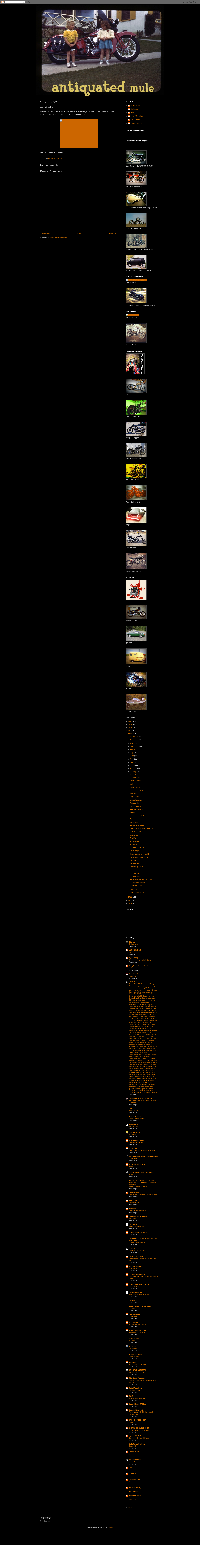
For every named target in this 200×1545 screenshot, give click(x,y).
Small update (133, 1268)
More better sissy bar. (138, 870)
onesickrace (133, 1492)
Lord (130, 1108)
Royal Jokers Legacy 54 (137, 1332)
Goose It (131, 1166)
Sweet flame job (136, 800)
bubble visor (133, 1125)
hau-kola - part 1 (134, 1126)
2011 (130, 897)
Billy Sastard (135, 105)
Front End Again (136, 886)
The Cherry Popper (135, 1390)
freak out (132, 1209)
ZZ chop (132, 942)
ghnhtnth (131, 1454)
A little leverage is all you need (141, 879)
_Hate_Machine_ (137, 123)
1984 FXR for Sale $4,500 (137, 1210)
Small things (134, 851)
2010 (130, 900)
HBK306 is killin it (136, 810)
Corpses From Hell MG (137, 1275)
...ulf (130, 952)
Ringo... (131, 1174)
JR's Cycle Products (137, 1378)
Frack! (132, 819)
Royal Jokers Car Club (137, 1330)
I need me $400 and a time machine (143, 829)
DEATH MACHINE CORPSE (139, 1284)
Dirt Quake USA (134, 1316)
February (133, 769)
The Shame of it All (136, 1257)
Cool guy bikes (134, 944)
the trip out (132, 976)
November (134, 740)
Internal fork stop (134, 1202)
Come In (131, 1507)
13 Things (132, 1308)
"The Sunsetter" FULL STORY (139, 1430)
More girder (134, 835)
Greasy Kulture (135, 1117)
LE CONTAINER (135, 950)
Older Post (113, 234)
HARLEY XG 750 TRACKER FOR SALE (142, 1150)
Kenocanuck (135, 120)
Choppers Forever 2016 (137, 1250)
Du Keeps (134, 109)
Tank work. (134, 794)
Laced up (133, 889)
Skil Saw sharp (135, 832)
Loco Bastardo (134, 1480)
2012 (130, 734)
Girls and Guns (135, 873)
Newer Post (45, 234)
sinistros (132, 1249)
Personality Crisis (136, 867)
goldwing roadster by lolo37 (138, 1187)
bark (131, 784)
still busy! (132, 1422)
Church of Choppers (136, 974)
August (133, 749)
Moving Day (133, 1462)
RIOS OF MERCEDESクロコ (138, 1364)
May (132, 759)
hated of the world (135, 1354)
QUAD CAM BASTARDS (138, 1232)
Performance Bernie (137, 883)
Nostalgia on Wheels (136, 1140)
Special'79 (133, 1201)
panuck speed (135, 787)
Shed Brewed (134, 1193)
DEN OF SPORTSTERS (137, 1370)
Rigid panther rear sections (138, 1324)
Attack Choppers (135, 1266)
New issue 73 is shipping (137, 1118)
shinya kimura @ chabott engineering (143, 1156)
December (134, 737)
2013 (130, 731)
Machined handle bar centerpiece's (143, 816)
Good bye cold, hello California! (139, 1438)
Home (79, 234)
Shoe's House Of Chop (137, 1404)
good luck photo (135, 1496)
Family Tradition (134, 1356)
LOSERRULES (134, 1132)
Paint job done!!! (136, 781)
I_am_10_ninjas (137, 116)
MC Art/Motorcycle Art (137, 1164)
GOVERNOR (133, 1474)
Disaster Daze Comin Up (137, 1398)
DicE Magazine (134, 1314)
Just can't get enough (138, 825)
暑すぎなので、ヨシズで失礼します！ (141, 960)
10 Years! (132, 968)
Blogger (110, 1527)
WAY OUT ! (133, 1500)
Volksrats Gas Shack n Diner (140, 1306)
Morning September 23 (136, 1226)
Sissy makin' (134, 803)
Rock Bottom (134, 1452)
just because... (133, 1158)
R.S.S (131, 1396)
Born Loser (133, 1148)
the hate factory (135, 1488)
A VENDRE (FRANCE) (136, 1372)
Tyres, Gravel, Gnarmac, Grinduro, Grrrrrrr (143, 1195)
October (133, 743)
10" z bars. (134, 774)
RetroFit (132, 982)
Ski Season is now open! (139, 857)
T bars (132, 813)
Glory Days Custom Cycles (139, 966)
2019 (130, 724)
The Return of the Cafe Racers (140, 1099)
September (134, 746)
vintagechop (133, 1322)
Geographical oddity (136, 1410)
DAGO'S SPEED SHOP (137, 1420)
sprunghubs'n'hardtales (138, 1216)
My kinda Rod (135, 863)
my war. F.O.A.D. (135, 1436)
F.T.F (130, 1468)
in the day (133, 844)
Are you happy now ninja (139, 848)
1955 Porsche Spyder (136, 1142)
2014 (130, 728)
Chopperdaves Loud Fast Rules (141, 1172)
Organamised (135, 797)
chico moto (133, 1224)
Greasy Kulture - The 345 (137, 1243)
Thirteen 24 (133, 1300)
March (132, 765)
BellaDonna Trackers (137, 1444)
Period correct (135, 778)
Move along (132, 1218)
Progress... (132, 1340)
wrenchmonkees (135, 1460)
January (133, 772)
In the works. (134, 841)
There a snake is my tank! (139, 854)
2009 (130, 903)
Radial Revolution (135, 1388)
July (132, 753)
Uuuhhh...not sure (136, 790)
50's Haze (132, 1346)
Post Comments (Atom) (58, 238)
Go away (132, 1482)
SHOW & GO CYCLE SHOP (139, 1428)
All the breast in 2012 (138, 892)
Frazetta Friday (135, 806)
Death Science (134, 1338)
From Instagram (134, 1286)
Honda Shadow (134, 1110)
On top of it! (132, 1446)
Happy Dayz (134, 860)
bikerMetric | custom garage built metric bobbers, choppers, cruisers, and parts (142, 1182)
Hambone (134, 113)
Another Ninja (135, 876)
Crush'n (133, 838)
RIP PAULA (132, 1134)
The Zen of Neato (135, 1292)
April (132, 762)
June (132, 756)
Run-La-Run (133, 1362)
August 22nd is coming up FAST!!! (140, 1294)
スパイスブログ (134, 958)
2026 (130, 721)
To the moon (134, 822)
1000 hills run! (133, 1348)
